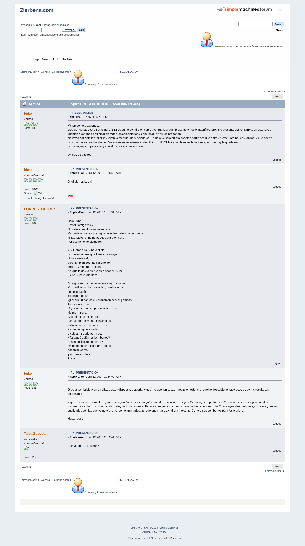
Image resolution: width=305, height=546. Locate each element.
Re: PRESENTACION (85, 169)
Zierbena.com (37, 10)
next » (281, 91)
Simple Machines (168, 527)
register (64, 24)
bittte (28, 170)
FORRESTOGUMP (39, 209)
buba (28, 113)
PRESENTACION (82, 112)
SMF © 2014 (151, 527)
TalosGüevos (35, 434)
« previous (270, 91)
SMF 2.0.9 (136, 527)
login (53, 24)
